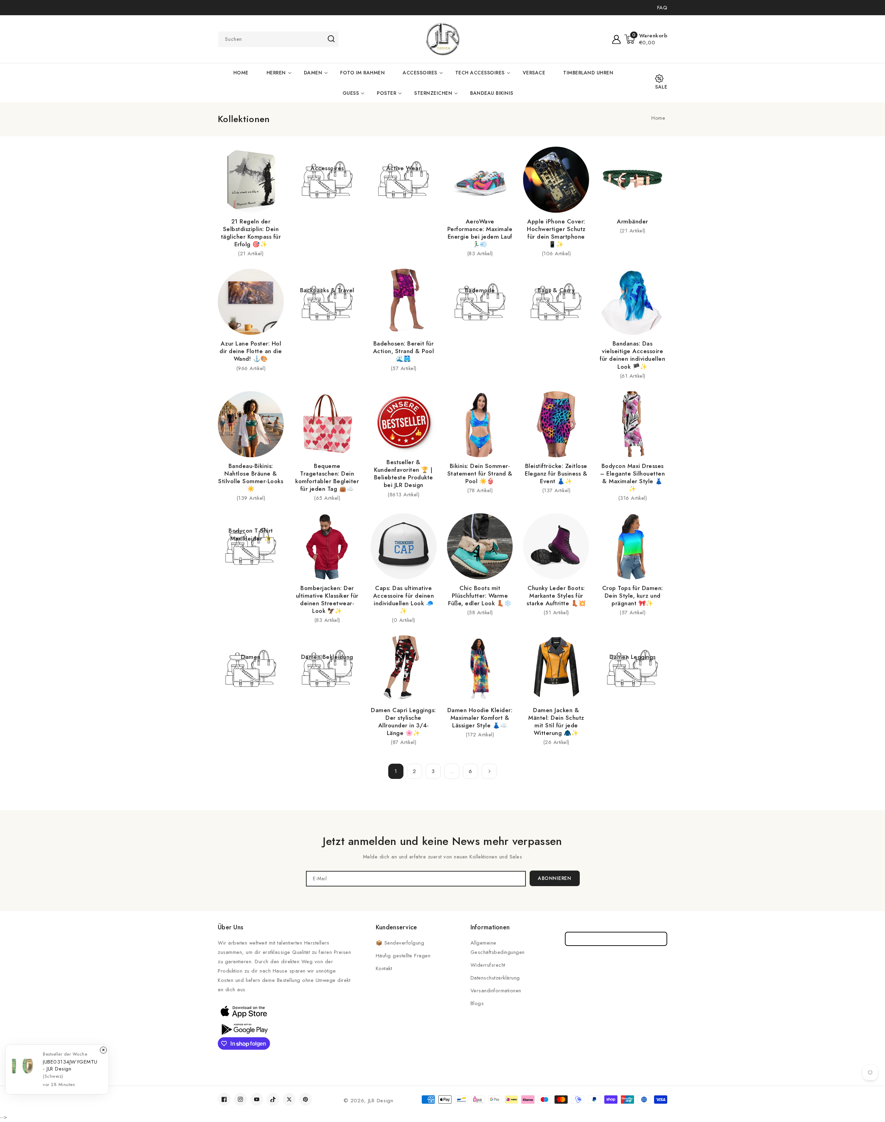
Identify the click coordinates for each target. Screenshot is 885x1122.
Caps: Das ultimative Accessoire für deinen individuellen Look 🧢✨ (403, 599)
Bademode (480, 290)
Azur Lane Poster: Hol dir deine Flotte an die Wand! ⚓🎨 (251, 351)
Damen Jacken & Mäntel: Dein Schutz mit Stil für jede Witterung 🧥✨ (556, 721)
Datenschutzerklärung (495, 978)
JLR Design (380, 1100)
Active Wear (403, 168)
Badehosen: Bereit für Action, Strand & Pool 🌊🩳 (403, 351)
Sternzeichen (433, 93)
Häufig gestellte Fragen (403, 955)
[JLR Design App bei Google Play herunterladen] (244, 1028)
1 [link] (395, 771)
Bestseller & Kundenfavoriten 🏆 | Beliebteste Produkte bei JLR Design (403, 473)
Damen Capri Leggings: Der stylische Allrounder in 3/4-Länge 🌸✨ (403, 721)
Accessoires (420, 73)
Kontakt (384, 968)
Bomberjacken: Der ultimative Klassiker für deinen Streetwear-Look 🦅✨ (327, 599)
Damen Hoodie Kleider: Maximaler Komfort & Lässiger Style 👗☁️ (480, 717)
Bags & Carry (556, 290)
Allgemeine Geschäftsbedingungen (498, 947)
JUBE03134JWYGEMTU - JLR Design (70, 1065)
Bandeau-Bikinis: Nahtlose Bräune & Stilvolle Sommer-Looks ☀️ (250, 477)
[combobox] (278, 39)
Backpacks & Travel (327, 290)
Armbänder (632, 221)
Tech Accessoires (480, 73)
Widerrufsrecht (488, 965)
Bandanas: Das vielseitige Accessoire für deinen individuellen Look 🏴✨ (632, 355)
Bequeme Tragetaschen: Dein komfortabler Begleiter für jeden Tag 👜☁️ (327, 477)
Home (658, 118)
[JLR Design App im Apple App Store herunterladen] (244, 1011)
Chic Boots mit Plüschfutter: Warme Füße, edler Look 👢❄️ (480, 595)
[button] (646, 39)
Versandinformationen (496, 990)
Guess (351, 93)
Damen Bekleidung (327, 657)
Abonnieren (554, 878)
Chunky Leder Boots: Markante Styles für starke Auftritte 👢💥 (556, 595)
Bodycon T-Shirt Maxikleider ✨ (251, 534)
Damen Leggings (632, 657)
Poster (386, 93)
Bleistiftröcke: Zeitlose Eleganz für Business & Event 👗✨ (556, 473)
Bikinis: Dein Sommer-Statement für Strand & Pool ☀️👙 (480, 473)
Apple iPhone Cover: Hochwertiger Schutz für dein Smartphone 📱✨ (556, 233)
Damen (313, 73)
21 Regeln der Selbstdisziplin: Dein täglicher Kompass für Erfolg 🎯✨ (251, 233)
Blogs (477, 1003)
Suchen (331, 38)
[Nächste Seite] (489, 771)
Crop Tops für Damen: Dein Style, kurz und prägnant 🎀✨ (632, 595)
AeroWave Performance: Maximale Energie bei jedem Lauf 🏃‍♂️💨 (480, 233)
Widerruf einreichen (616, 939)
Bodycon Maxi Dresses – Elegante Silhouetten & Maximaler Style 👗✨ (632, 477)
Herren (276, 73)
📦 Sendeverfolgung (400, 943)
